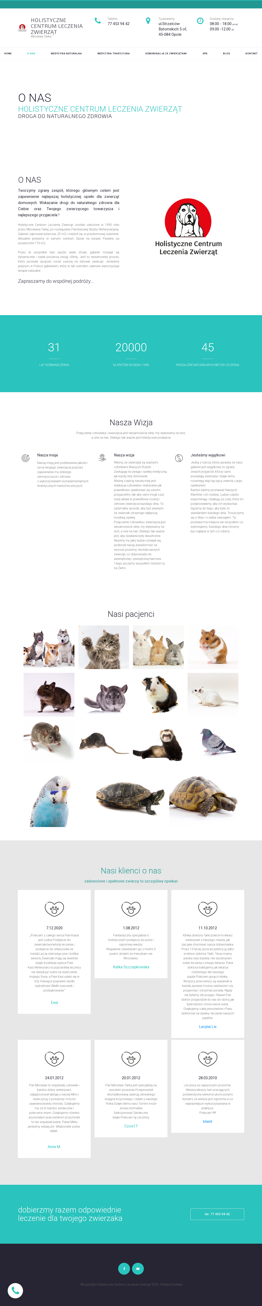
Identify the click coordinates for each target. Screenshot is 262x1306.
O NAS (31, 53)
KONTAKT (252, 53)
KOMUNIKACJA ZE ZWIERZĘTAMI (166, 53)
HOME (8, 53)
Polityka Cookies (171, 1284)
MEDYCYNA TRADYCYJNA (113, 53)
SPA (205, 53)
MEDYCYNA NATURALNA (66, 53)
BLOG (226, 53)
